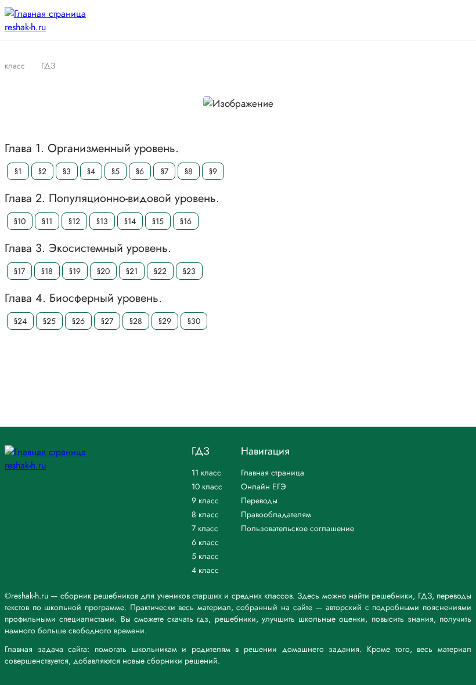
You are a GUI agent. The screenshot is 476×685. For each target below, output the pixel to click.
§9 (213, 171)
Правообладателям (276, 514)
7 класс (205, 528)
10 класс (207, 486)
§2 (42, 171)
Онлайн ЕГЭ (263, 486)
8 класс (205, 514)
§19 (75, 271)
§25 (49, 321)
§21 (132, 271)
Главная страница (272, 472)
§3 (67, 171)
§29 (164, 321)
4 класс (205, 570)
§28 (135, 321)
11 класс (206, 472)
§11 (47, 221)
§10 (20, 221)
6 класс (205, 542)
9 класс (205, 500)
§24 (20, 321)
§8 (189, 171)
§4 (91, 171)
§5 (115, 171)
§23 (189, 271)
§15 (158, 221)
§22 (160, 271)
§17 (19, 271)
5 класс (205, 556)
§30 (193, 321)
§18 (47, 271)
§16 (186, 221)
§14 (130, 221)
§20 (103, 271)
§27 (107, 321)
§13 (102, 221)
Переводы (259, 500)
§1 (18, 171)
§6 (140, 171)
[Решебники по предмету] (30, 65)
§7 (164, 171)
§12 (74, 221)
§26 (78, 321)
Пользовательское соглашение (297, 528)
